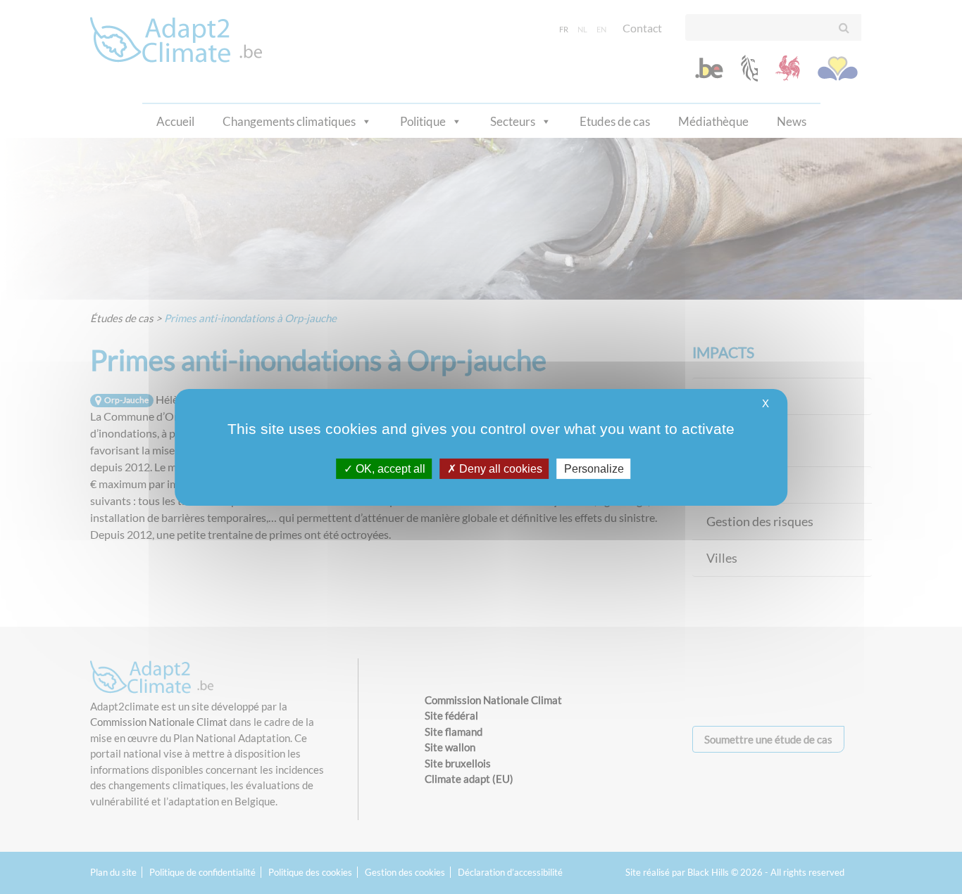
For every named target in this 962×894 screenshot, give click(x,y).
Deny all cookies (499, 468)
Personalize (594, 468)
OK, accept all (389, 468)
